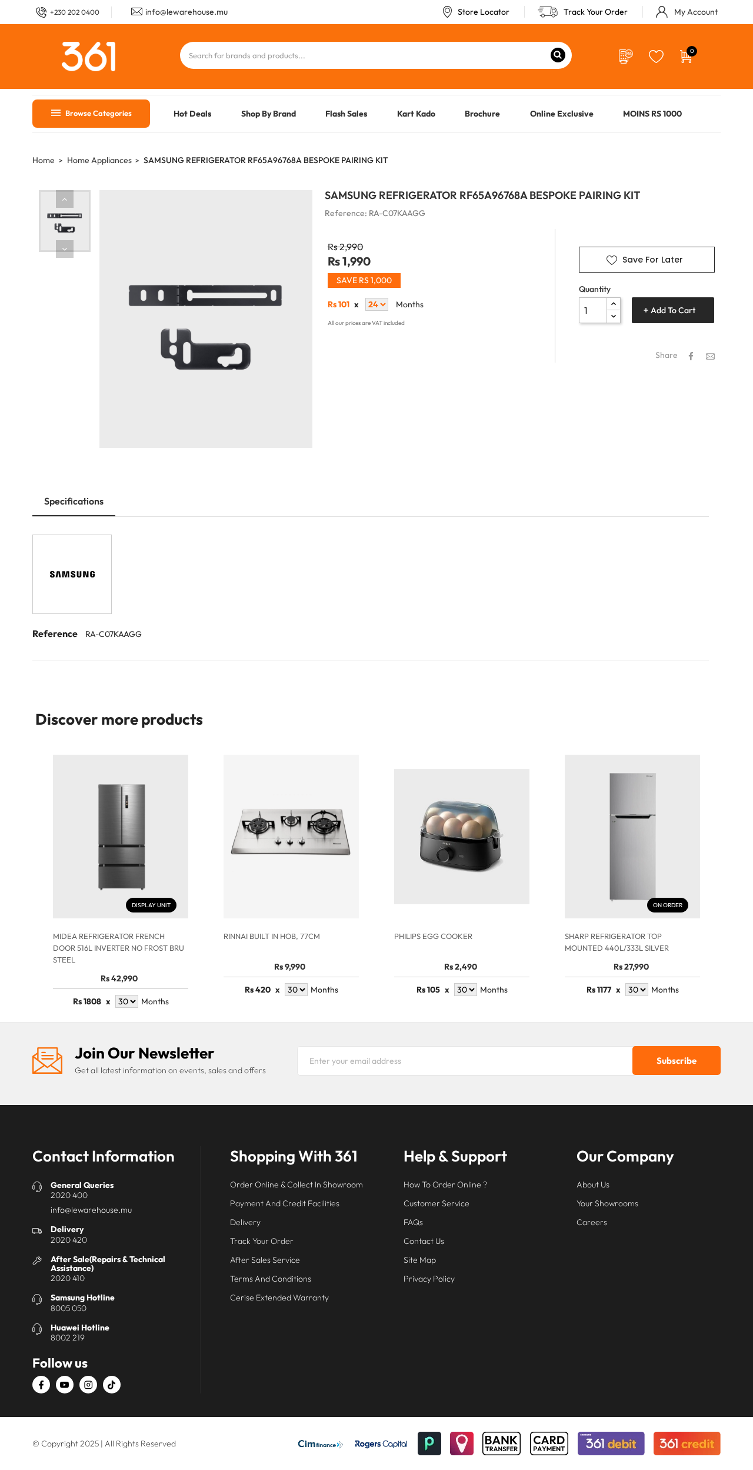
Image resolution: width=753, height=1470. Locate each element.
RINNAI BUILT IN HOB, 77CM (272, 936)
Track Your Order (596, 11)
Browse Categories (98, 113)
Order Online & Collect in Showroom (296, 1184)
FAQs (413, 1222)
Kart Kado (416, 113)
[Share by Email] (710, 355)
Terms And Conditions (270, 1278)
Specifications (74, 501)
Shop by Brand (268, 113)
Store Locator (483, 11)
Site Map (420, 1260)
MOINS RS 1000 (652, 113)
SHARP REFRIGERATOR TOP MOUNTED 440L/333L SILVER (617, 942)
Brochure (482, 113)
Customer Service (436, 1203)
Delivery (245, 1222)
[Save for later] (656, 55)
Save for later (652, 260)
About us (593, 1184)
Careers (592, 1222)
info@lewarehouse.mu (186, 11)
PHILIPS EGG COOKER (433, 936)
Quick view (169, 899)
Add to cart (673, 310)
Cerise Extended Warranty (279, 1297)
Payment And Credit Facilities (284, 1203)
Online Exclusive (562, 113)
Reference (55, 633)
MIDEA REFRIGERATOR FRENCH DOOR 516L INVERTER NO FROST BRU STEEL (118, 947)
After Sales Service (265, 1260)
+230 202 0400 (74, 12)
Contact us (424, 1241)
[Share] (690, 356)
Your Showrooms (607, 1203)
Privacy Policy (429, 1278)
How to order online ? (445, 1184)
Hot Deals (192, 113)
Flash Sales (346, 113)
